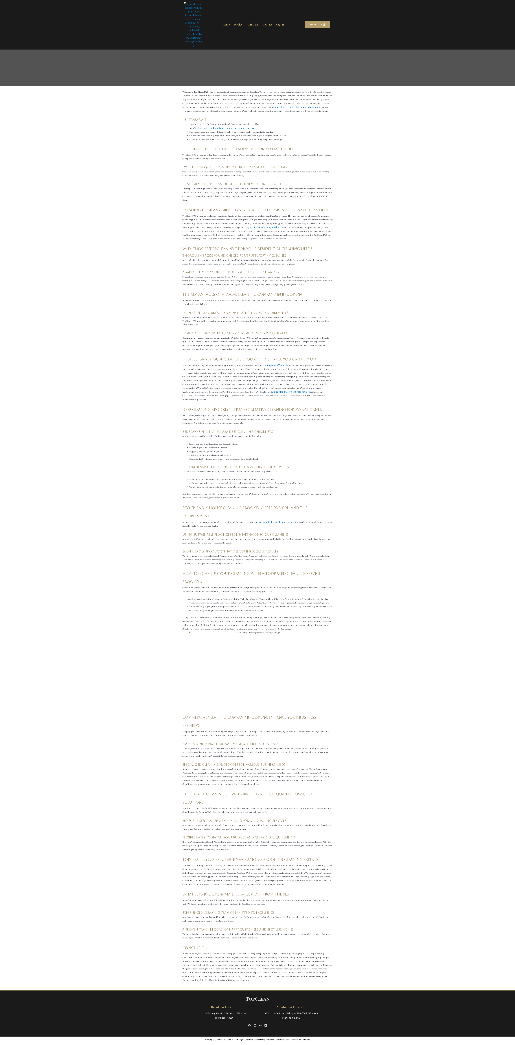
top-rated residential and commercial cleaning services (226, 127)
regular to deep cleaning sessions (263, 227)
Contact (267, 24)
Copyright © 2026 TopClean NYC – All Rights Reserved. (229, 1039)
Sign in (280, 24)
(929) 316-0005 (224, 1018)
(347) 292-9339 (291, 1018)
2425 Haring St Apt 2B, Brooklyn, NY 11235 (224, 1013)
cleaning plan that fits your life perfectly (290, 391)
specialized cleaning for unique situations (296, 106)
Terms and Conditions (300, 1039)
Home (226, 24)
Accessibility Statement (264, 1039)
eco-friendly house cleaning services (277, 521)
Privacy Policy (282, 1039)
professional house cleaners (280, 365)
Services (239, 24)
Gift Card (253, 24)
